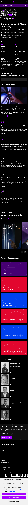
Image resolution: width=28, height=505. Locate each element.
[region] (14, 491)
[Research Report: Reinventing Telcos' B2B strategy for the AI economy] (11, 235)
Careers (2, 450)
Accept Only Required (14, 497)
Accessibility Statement (6, 469)
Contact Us (3, 455)
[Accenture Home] (14, 1)
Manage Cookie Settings (14, 501)
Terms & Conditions (5, 465)
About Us (3, 453)
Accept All (14, 493)
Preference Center (5, 448)
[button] (6, 437)
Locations (3, 457)
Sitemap (3, 460)
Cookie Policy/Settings (6, 467)
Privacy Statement (5, 462)
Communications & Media (6, 5)
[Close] (25, 479)
